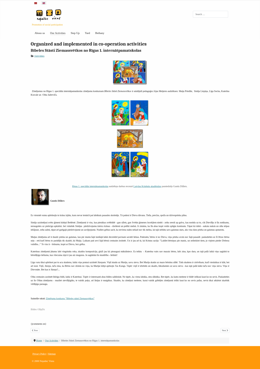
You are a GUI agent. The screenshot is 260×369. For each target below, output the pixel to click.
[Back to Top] (255, 363)
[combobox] (210, 14)
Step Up (75, 33)
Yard (87, 33)
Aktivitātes (39, 56)
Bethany (99, 33)
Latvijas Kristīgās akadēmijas (147, 186)
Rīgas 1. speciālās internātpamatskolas (90, 186)
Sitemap (52, 354)
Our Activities (57, 33)
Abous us (40, 33)
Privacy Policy (39, 354)
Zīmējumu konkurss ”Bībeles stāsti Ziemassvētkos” (70, 298)
